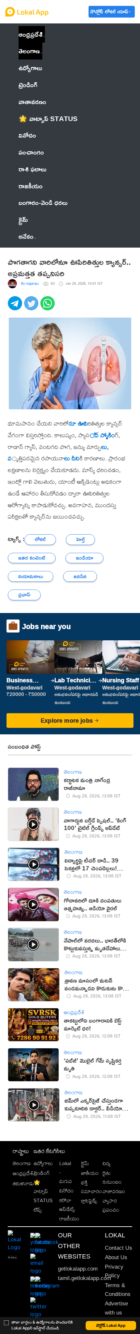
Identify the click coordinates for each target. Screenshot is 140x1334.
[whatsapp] (48, 307)
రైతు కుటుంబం (112, 1177)
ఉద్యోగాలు (43, 1163)
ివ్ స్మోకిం (102, 435)
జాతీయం (90, 1173)
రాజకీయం (69, 1219)
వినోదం (66, 1191)
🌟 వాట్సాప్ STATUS (43, 1191)
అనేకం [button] (26, 236)
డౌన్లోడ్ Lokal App (111, 1325)
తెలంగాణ (29, 50)
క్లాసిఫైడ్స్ (89, 1201)
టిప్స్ (38, 1210)
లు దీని (71, 458)
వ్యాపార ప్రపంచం (111, 1205)
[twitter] (32, 307)
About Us (116, 1257)
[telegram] (16, 307)
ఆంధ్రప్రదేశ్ (30, 34)
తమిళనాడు (23, 1183)
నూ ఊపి (78, 423)
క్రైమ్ (85, 1163)
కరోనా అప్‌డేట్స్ (67, 1204)
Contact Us (118, 1248)
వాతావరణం (114, 1191)
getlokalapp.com (78, 1269)
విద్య (106, 1163)
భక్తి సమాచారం (91, 1186)
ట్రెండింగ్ (42, 1173)
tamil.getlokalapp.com (84, 1278)
